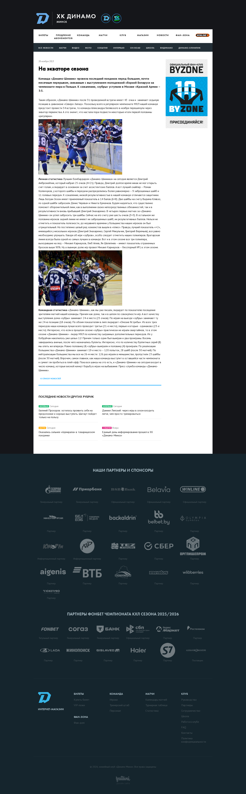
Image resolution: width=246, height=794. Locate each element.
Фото (88, 48)
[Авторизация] (181, 18)
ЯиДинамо (166, 48)
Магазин (143, 35)
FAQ (183, 727)
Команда (83, 35)
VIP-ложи (79, 705)
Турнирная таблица (156, 705)
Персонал (115, 710)
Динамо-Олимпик (190, 48)
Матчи (103, 35)
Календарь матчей (156, 699)
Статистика (151, 710)
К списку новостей (50, 378)
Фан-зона (182, 35)
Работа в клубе (190, 721)
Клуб (123, 35)
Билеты (43, 35)
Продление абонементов (63, 37)
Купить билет (81, 699)
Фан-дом (79, 722)
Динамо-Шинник (105, 18)
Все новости (45, 48)
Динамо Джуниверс (116, 18)
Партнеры (187, 705)
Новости (163, 35)
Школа (150, 48)
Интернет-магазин (51, 709)
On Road (135, 48)
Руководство (189, 699)
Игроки (114, 699)
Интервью (119, 48)
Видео (75, 48)
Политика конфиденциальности (193, 740)
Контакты (186, 732)
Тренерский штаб (119, 705)
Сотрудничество (190, 710)
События (102, 48)
